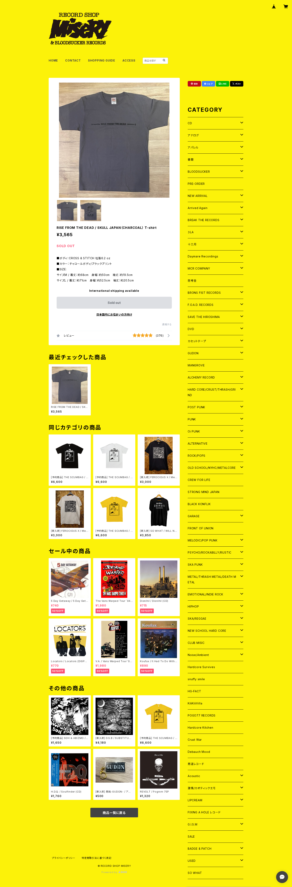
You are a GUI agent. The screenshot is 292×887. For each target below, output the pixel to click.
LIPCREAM (195, 800)
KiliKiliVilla (195, 703)
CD (190, 123)
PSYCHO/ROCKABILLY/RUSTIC (209, 552)
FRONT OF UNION (201, 528)
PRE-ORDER (196, 183)
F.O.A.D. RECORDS (201, 304)
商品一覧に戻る (114, 813)
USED (192, 860)
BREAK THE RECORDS (203, 220)
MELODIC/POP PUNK (203, 540)
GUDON (193, 353)
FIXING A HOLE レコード (204, 812)
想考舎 (192, 280)
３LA (190, 232)
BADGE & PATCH (199, 848)
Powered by (110, 872)
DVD (191, 329)
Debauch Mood (199, 751)
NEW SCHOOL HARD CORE (207, 630)
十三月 (192, 244)
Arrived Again (197, 208)
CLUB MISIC (196, 642)
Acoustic (194, 776)
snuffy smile (196, 679)
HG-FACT (194, 691)
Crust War (195, 739)
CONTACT (73, 60)
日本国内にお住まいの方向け (114, 314)
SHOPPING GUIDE (101, 60)
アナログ (193, 135)
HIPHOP (193, 606)
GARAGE (194, 516)
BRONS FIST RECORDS (204, 292)
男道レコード (196, 764)
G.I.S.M (192, 824)
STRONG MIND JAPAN (203, 492)
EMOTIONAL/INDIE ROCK (205, 594)
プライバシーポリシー (63, 857)
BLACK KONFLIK (199, 504)
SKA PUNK (195, 564)
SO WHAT (195, 872)
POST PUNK (196, 407)
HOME (53, 60)
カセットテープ (197, 341)
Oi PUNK (194, 431)
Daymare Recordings (203, 256)
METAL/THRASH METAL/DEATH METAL (212, 579)
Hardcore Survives (201, 667)
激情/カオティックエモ (202, 788)
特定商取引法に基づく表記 (96, 857)
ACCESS (128, 60)
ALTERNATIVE (198, 443)
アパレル (193, 147)
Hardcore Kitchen (200, 727)
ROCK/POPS (196, 455)
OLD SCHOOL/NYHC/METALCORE (212, 467)
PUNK (192, 419)
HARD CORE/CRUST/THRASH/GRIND (212, 392)
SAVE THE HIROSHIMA (204, 317)
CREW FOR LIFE (199, 480)
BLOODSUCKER (199, 171)
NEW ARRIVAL (198, 195)
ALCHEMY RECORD (201, 377)
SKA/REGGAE (197, 618)
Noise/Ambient (198, 655)
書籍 (191, 159)
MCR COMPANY (199, 268)
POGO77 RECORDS (202, 715)
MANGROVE (196, 365)
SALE (191, 836)
